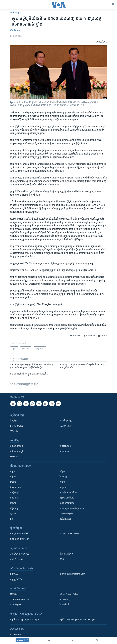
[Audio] (73, 640)
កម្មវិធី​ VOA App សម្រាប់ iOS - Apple (25, 619)
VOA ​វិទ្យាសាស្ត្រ (66, 421)
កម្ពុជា (12, 471)
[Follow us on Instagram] (32, 403)
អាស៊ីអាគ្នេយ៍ (15, 492)
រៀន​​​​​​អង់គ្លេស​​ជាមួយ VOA (19, 539)
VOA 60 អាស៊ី (65, 426)
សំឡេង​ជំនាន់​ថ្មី (65, 446)
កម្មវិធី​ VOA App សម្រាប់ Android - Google (77, 619)
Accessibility (65, 599)
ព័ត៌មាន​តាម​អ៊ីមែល (66, 554)
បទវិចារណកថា (65, 519)
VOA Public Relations (19, 599)
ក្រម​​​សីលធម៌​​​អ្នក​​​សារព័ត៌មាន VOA (72, 574)
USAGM (14, 594)
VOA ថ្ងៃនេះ (14, 431)
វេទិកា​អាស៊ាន (64, 451)
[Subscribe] (58, 403)
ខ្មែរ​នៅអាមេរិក (15, 487)
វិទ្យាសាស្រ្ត (63, 477)
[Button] (101, 42)
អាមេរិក (13, 482)
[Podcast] (52, 403)
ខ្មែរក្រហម (63, 487)
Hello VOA (15, 457)
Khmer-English (66, 514)
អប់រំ (11, 519)
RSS (62, 559)
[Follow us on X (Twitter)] (19, 403)
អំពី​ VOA (14, 574)
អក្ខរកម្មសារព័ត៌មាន (67, 498)
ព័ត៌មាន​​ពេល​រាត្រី (16, 451)
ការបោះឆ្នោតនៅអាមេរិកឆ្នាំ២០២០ (72, 508)
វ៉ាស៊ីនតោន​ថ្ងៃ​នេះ (16, 426)
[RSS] (45, 403)
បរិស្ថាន (62, 471)
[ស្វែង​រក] (97, 640)
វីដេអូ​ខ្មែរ (13, 421)
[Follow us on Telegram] (39, 403)
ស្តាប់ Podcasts (16, 559)
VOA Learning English (69, 534)
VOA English (15, 605)
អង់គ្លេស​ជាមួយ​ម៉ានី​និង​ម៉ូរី (19, 534)
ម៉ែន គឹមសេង (15, 31)
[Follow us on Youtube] (26, 403)
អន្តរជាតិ (13, 477)
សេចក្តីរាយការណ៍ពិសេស (69, 492)
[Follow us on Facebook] (13, 403)
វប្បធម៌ (62, 482)
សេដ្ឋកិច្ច (13, 503)
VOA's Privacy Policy (69, 594)
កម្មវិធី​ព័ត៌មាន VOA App (19, 554)
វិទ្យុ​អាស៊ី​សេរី (64, 605)
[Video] (49, 640)
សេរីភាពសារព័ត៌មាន (67, 503)
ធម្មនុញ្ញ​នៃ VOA (16, 579)
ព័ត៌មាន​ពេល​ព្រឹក (16, 446)
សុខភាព (13, 514)
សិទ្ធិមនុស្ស (14, 508)
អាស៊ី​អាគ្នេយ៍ (15, 12)
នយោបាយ (14, 498)
